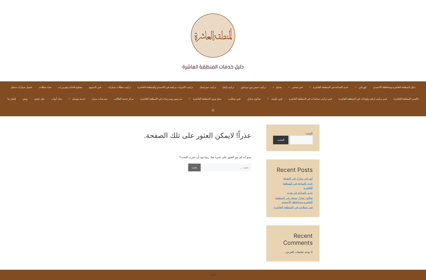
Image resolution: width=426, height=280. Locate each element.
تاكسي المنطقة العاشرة (406, 98)
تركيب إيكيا (228, 87)
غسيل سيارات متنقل (21, 87)
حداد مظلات (45, 87)
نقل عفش (39, 98)
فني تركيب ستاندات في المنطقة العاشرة (310, 98)
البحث (309, 133)
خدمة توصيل (78, 98)
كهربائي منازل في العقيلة (298, 178)
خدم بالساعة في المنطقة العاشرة (330, 87)
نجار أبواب (56, 98)
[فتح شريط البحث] (213, 110)
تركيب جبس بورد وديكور (253, 87)
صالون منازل (254, 98)
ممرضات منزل (99, 98)
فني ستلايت (234, 98)
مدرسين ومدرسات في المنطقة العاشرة (161, 98)
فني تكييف (276, 98)
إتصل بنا (11, 98)
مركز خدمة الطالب (124, 98)
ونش (24, 98)
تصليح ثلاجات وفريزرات (70, 87)
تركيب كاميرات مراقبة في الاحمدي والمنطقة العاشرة (165, 87)
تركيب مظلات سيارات (119, 87)
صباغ (279, 87)
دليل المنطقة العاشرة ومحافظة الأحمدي (394, 87)
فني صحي (297, 87)
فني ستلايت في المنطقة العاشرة (293, 207)
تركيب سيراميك (208, 87)
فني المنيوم (95, 87)
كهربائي (363, 87)
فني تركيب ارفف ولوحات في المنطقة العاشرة (362, 98)
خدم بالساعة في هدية (300, 192)
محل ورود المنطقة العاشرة (206, 98)
